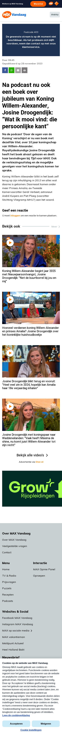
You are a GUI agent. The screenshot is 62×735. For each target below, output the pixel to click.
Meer (54, 226)
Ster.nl (39, 461)
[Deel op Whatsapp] (11, 70)
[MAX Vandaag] (14, 15)
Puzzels (6, 588)
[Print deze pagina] (24, 70)
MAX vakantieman (13, 637)
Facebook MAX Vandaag (17, 618)
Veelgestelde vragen (14, 546)
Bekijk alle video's (30, 455)
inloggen (15, 215)
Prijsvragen (9, 582)
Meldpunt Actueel (13, 643)
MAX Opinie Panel (44, 569)
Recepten (8, 594)
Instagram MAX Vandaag (17, 624)
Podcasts (7, 601)
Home (6, 569)
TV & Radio (9, 575)
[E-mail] (18, 70)
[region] (31, 40)
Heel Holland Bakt (13, 649)
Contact (6, 552)
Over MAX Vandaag (14, 539)
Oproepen (39, 575)
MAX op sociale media (15, 630)
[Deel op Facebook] (5, 70)
